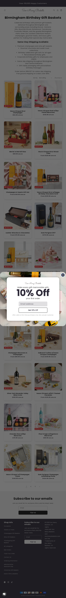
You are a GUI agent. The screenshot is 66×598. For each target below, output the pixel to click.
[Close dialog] (62, 275)
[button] (4, 594)
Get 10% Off (33, 310)
